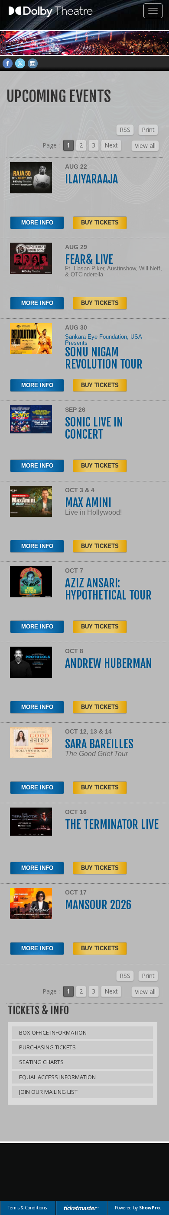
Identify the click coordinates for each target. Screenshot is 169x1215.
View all (145, 145)
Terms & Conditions (27, 1208)
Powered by (137, 1208)
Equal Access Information (57, 1077)
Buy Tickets (100, 222)
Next (111, 145)
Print (148, 129)
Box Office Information (53, 1032)
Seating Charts (41, 1062)
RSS (125, 129)
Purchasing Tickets (47, 1047)
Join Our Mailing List (48, 1092)
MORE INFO (37, 222)
